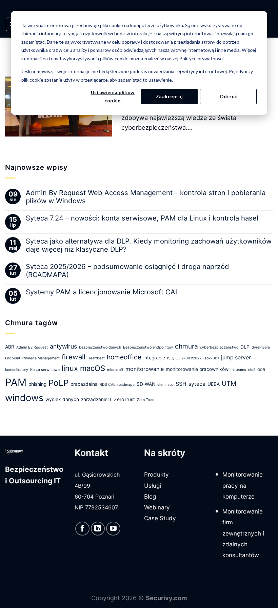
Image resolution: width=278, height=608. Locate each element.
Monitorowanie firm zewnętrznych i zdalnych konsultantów (243, 533)
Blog (150, 496)
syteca (196, 384)
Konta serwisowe (45, 370)
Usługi (152, 485)
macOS (92, 368)
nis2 (251, 370)
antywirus (63, 346)
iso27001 (211, 358)
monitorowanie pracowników (197, 369)
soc (170, 384)
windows (24, 397)
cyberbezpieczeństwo (219, 347)
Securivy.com (166, 598)
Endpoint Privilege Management (32, 358)
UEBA (213, 384)
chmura (186, 346)
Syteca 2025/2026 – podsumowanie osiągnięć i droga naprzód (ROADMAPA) (127, 271)
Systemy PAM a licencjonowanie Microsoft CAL (102, 292)
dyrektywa (261, 347)
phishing (37, 384)
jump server (236, 357)
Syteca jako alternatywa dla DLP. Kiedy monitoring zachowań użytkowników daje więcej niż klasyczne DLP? (149, 245)
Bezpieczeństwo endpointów (148, 347)
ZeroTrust (124, 399)
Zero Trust (146, 400)
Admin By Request (32, 347)
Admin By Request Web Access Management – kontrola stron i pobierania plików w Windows (145, 197)
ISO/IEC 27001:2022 (184, 358)
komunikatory (16, 370)
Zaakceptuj (169, 96)
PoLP (58, 383)
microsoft (115, 370)
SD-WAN (146, 384)
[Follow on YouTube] (113, 529)
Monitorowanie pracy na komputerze (242, 485)
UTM (229, 383)
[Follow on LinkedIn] (98, 529)
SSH (181, 384)
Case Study (160, 518)
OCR (261, 370)
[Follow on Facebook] (82, 529)
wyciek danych (62, 399)
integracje (154, 357)
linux (70, 368)
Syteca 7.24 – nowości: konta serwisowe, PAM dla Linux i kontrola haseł (142, 218)
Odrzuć (228, 96)
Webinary (157, 507)
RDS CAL (107, 384)
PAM (15, 382)
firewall (73, 357)
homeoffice (124, 357)
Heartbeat (96, 358)
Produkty (156, 474)
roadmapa (126, 384)
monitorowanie (144, 369)
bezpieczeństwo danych (100, 347)
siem (161, 384)
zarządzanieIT (96, 399)
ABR (9, 347)
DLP (245, 347)
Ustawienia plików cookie (113, 96)
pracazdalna (84, 384)
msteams (238, 370)
